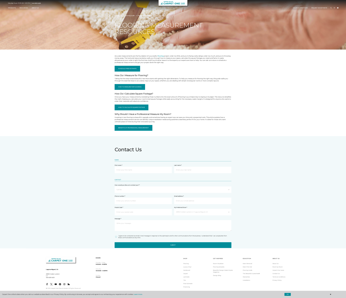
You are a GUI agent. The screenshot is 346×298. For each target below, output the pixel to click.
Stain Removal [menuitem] (247, 263)
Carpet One (118, 15)
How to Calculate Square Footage (131, 107)
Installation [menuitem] (246, 280)
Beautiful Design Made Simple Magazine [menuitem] (223, 271)
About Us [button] (35, 8)
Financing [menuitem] (186, 287)
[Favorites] (334, 8)
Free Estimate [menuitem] (187, 283)
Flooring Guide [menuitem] (247, 270)
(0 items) (337, 7)
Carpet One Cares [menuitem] (278, 270)
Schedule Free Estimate (127, 68)
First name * (118, 165)
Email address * (179, 196)
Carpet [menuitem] (185, 273)
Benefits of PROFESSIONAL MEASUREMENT (133, 128)
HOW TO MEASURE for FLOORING (129, 87)
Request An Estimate (319, 8)
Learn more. (138, 294)
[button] (331, 8)
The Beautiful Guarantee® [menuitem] (251, 273)
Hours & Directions (300, 8)
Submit (173, 245)
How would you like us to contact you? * (127, 185)
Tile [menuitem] (184, 280)
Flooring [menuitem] (186, 263)
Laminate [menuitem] (186, 277)
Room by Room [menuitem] (277, 267)
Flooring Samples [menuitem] (218, 267)
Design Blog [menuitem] (217, 275)
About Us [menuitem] (275, 263)
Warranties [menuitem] (246, 277)
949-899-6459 (36, 3)
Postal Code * (119, 207)
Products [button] (12, 8)
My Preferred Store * (180, 207)
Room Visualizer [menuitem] (218, 263)
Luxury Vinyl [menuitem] (187, 267)
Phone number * (120, 196)
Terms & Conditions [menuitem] (278, 277)
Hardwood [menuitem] (186, 270)
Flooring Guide (130, 15)
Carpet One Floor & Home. (59, 288)
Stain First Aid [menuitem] (247, 267)
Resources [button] (24, 8)
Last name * (178, 165)
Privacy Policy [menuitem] (277, 280)
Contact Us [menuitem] (276, 273)
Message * (118, 218)
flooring (161, 56)
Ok (288, 294)
